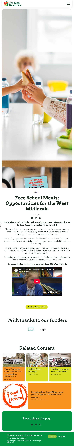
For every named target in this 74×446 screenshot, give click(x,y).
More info (10, 443)
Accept (52, 436)
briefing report (13, 238)
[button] (68, 4)
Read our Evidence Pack (36, 307)
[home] (12, 3)
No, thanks (61, 436)
